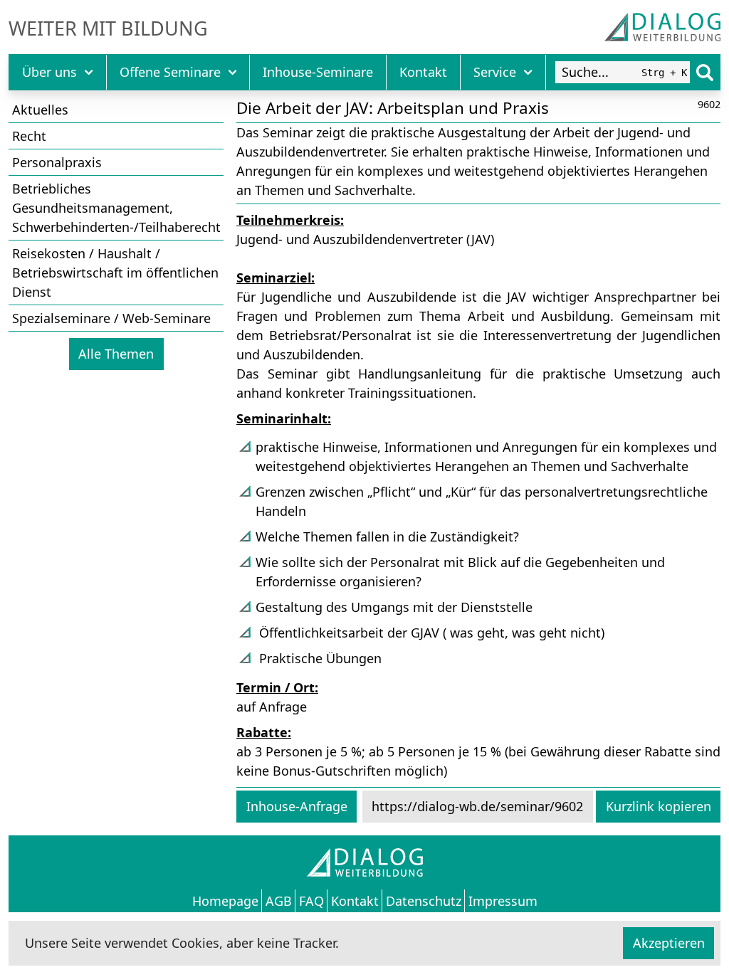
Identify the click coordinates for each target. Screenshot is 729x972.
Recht (29, 135)
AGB (279, 900)
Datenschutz (423, 900)
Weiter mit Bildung (108, 28)
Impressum (502, 900)
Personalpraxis (57, 162)
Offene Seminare (170, 71)
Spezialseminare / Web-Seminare (111, 318)
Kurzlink (658, 806)
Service (494, 71)
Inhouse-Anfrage (296, 806)
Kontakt (423, 71)
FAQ (311, 900)
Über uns (49, 71)
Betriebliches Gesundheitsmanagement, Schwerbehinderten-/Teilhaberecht (116, 208)
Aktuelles (40, 109)
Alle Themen (116, 353)
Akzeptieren (669, 942)
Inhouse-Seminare (318, 71)
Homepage (225, 900)
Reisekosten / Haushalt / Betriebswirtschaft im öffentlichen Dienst (115, 272)
